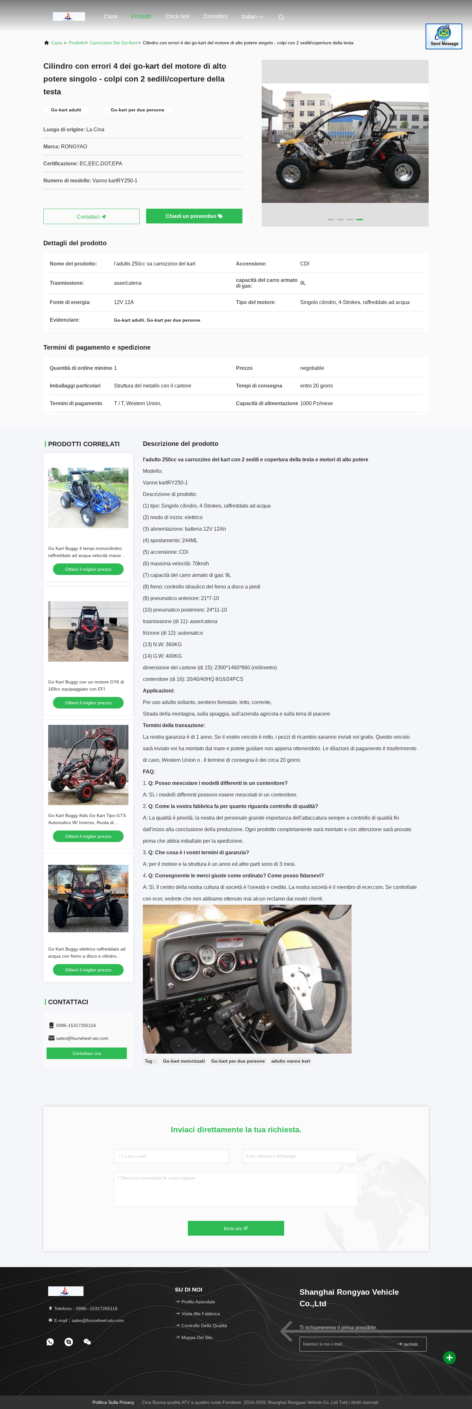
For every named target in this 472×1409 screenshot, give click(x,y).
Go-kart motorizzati (184, 1061)
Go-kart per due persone (238, 1061)
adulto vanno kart (290, 1061)
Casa (110, 16)
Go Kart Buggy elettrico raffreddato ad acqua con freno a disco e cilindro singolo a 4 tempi (87, 956)
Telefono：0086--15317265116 (85, 1308)
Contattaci (89, 217)
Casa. (57, 42)
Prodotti (141, 16)
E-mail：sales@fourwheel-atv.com (88, 1320)
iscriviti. (411, 1344)
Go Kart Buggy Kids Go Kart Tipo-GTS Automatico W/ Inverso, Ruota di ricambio (87, 822)
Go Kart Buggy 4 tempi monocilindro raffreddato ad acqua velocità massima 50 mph (87, 555)
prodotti (76, 42)
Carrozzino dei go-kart (113, 42)
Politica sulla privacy (113, 1402)
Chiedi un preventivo (192, 216)
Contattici (215, 16)
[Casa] (69, 16)
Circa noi (177, 16)
